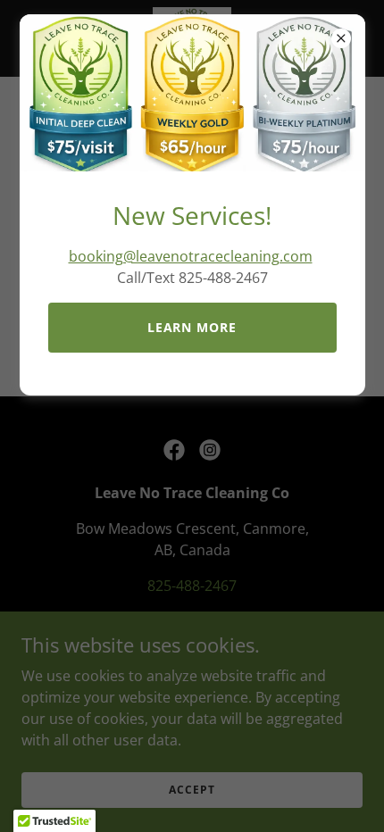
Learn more (192, 327)
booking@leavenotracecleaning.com (191, 256)
